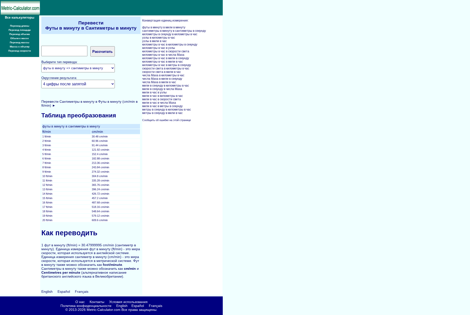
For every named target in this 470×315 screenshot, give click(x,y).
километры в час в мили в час (162, 61)
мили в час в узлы (154, 92)
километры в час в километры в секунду (169, 44)
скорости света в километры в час (165, 68)
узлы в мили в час (154, 41)
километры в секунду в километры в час (169, 34)
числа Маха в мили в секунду (162, 78)
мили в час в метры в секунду (162, 106)
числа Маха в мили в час (159, 82)
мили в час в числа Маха (159, 102)
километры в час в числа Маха (163, 54)
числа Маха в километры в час (163, 75)
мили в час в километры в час (162, 96)
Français (81, 291)
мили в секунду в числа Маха (162, 89)
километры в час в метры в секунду (166, 65)
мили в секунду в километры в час (165, 85)
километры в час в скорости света (165, 51)
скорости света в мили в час (161, 72)
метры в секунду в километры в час (166, 109)
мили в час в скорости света (161, 99)
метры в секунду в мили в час (162, 113)
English (47, 291)
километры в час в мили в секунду (165, 58)
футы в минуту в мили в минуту (163, 27)
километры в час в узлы (158, 48)
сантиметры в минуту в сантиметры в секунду (174, 31)
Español (64, 291)
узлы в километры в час (158, 37)
